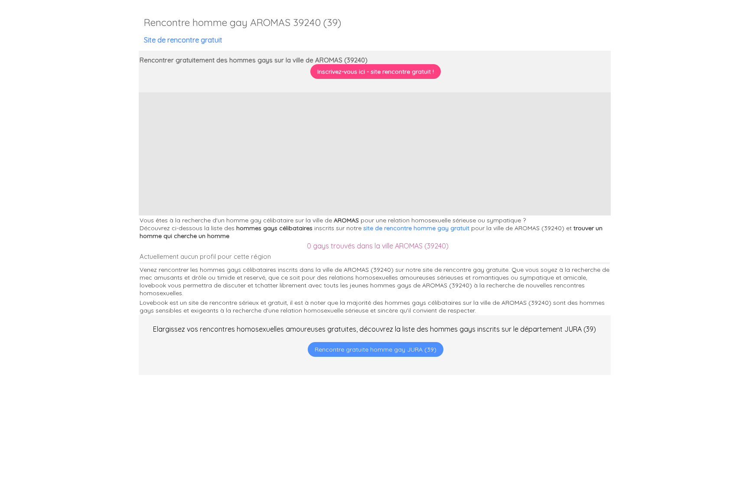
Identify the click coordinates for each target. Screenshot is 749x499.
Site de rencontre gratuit (183, 40)
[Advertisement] (695, 443)
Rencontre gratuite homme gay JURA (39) (375, 349)
